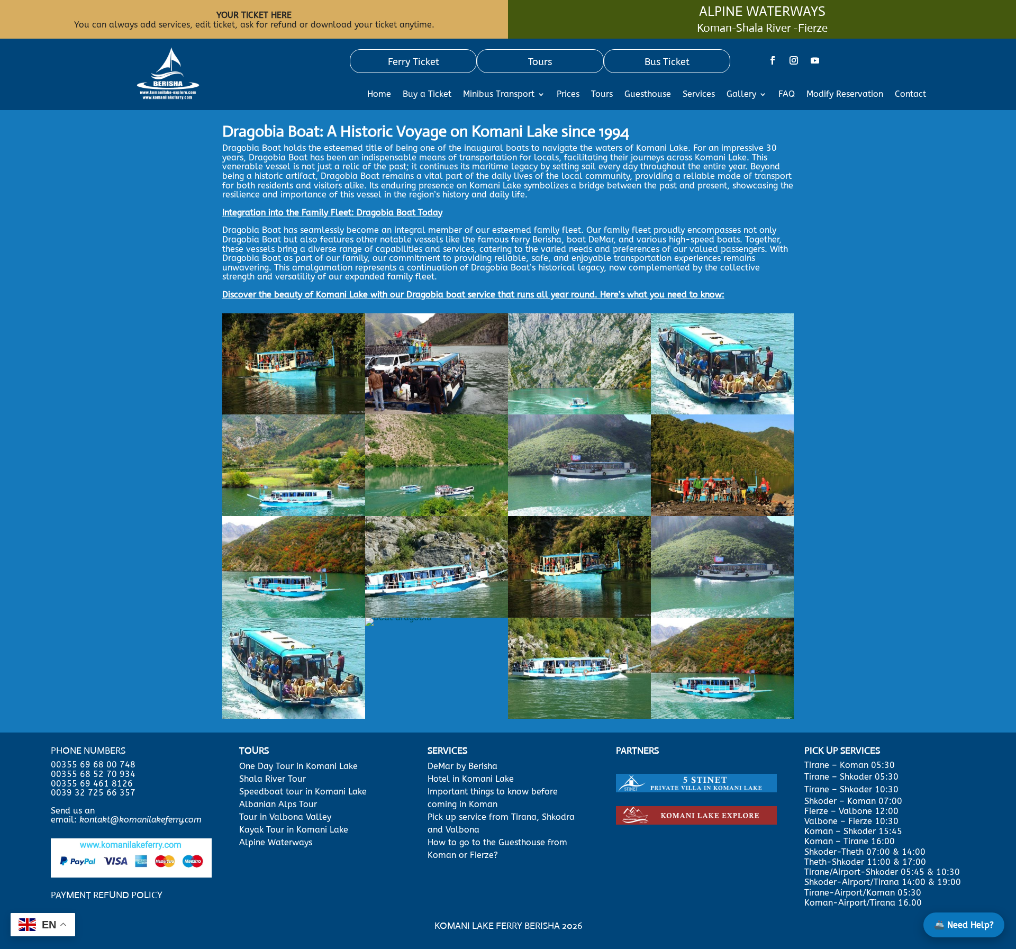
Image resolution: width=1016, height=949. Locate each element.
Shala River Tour (272, 779)
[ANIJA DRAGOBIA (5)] (722, 615)
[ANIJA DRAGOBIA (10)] (579, 716)
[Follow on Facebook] (772, 60)
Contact (910, 95)
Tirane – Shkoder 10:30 (851, 789)
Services (699, 95)
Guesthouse (647, 95)
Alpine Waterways (275, 842)
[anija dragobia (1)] (293, 513)
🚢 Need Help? (964, 925)
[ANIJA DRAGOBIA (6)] (293, 716)
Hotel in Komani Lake (471, 779)
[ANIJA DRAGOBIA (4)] (579, 615)
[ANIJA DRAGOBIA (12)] (722, 716)
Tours (602, 95)
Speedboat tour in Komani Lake (303, 792)
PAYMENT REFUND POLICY (106, 895)
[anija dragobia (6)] (436, 513)
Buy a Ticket (427, 95)
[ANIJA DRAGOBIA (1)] (436, 615)
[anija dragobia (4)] (722, 411)
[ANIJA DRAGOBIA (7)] (398, 617)
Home (379, 95)
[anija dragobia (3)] (579, 513)
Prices (568, 95)
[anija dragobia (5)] (436, 411)
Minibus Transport (498, 95)
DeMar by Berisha (462, 766)
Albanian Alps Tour (278, 804)
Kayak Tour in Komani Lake (293, 830)
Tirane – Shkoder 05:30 (851, 777)
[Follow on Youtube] (814, 60)
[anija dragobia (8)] (579, 411)
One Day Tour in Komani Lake (299, 766)
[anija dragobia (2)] (293, 411)
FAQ (786, 95)
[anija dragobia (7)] (722, 513)
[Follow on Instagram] (793, 60)
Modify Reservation (844, 95)
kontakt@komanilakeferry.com (140, 820)
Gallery (741, 95)
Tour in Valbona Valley (285, 817)
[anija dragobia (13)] (293, 615)
